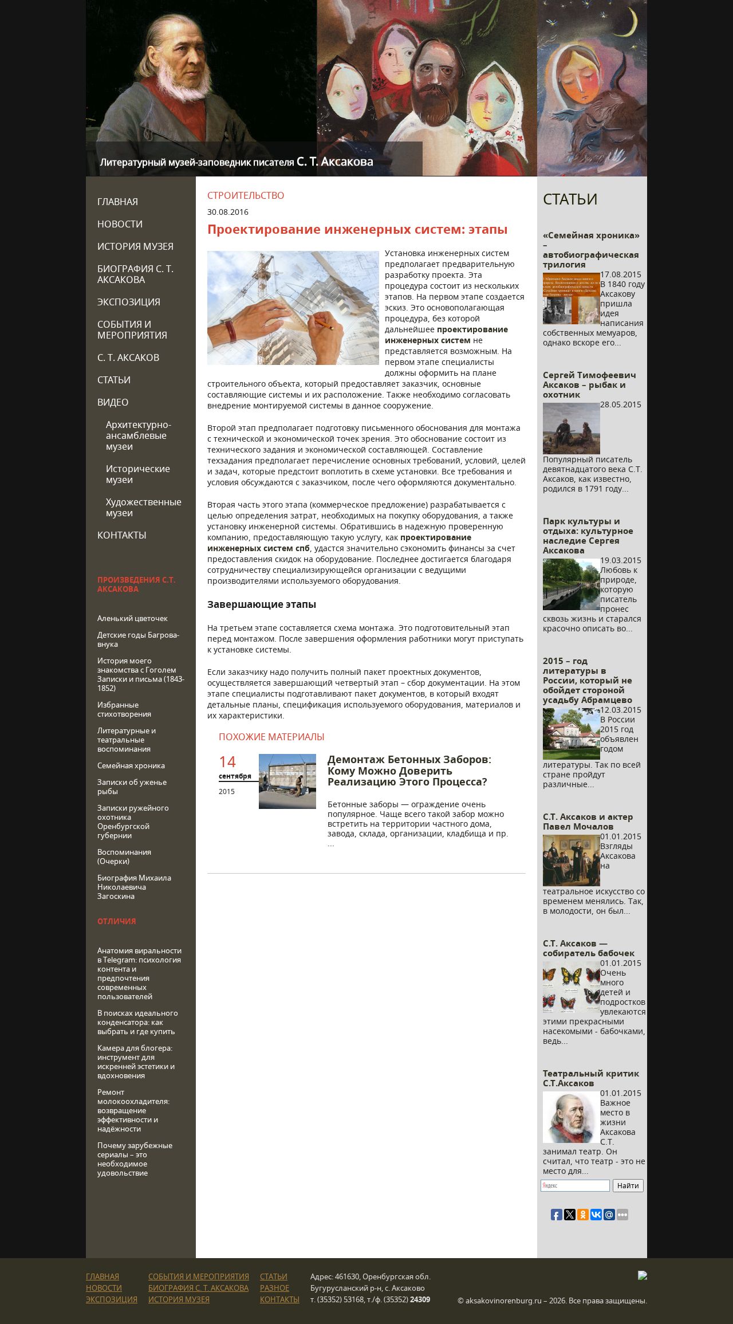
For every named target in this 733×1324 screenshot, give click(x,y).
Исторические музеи (138, 474)
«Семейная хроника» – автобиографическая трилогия (591, 249)
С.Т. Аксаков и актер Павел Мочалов (588, 821)
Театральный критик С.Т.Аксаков (591, 1078)
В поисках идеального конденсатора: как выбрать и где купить (137, 1022)
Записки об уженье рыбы (132, 786)
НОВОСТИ (120, 224)
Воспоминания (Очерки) (124, 856)
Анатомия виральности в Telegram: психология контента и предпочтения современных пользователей (139, 973)
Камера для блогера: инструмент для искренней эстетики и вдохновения (136, 1062)
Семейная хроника (131, 765)
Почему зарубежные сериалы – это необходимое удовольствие (134, 1159)
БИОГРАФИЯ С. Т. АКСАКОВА (135, 274)
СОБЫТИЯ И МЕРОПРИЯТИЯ (132, 329)
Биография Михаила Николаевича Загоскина (134, 887)
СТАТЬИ (114, 380)
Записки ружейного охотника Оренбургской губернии (133, 821)
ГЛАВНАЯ (117, 201)
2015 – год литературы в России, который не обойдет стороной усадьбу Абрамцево (587, 680)
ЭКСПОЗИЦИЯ (128, 302)
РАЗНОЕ (274, 1288)
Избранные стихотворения (124, 709)
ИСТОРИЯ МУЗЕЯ (135, 246)
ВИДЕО (113, 402)
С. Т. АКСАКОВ (128, 357)
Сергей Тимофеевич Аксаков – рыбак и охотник (589, 384)
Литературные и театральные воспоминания (126, 739)
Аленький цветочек (132, 618)
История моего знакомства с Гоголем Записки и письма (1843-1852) (140, 674)
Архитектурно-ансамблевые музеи (138, 435)
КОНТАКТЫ (122, 535)
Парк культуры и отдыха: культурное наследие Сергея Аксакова (588, 535)
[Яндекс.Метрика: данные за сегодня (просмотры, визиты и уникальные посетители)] (642, 1275)
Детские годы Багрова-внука (138, 639)
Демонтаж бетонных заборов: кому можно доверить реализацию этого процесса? (409, 770)
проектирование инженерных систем (446, 334)
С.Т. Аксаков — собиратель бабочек (589, 948)
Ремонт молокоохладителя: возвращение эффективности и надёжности (133, 1110)
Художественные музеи (144, 507)
